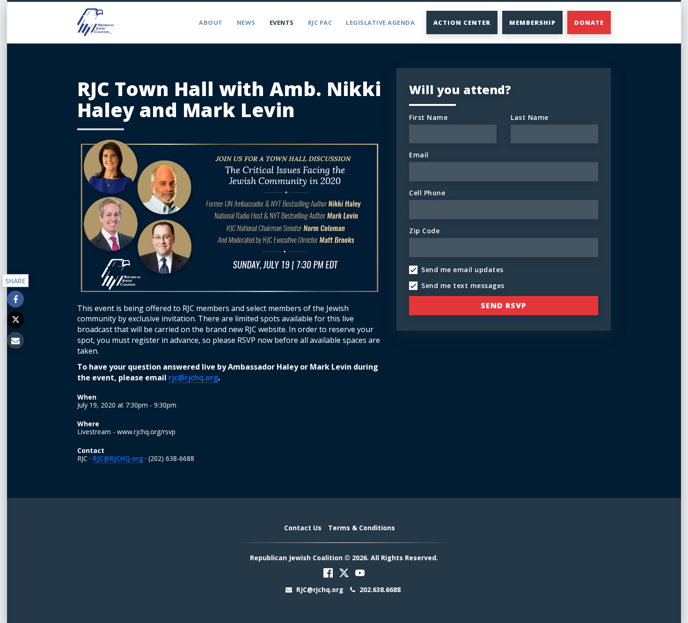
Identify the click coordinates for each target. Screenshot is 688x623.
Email (419, 154)
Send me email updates (462, 269)
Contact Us (303, 527)
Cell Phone (427, 192)
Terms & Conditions (361, 527)
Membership (532, 22)
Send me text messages (463, 285)
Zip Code (424, 230)
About (211, 22)
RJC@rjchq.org (320, 589)
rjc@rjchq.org (193, 377)
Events (282, 22)
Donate (589, 22)
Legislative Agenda (380, 22)
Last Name (530, 117)
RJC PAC (320, 22)
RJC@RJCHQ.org (118, 458)
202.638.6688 (379, 589)
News (246, 22)
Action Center (461, 22)
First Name (428, 117)
